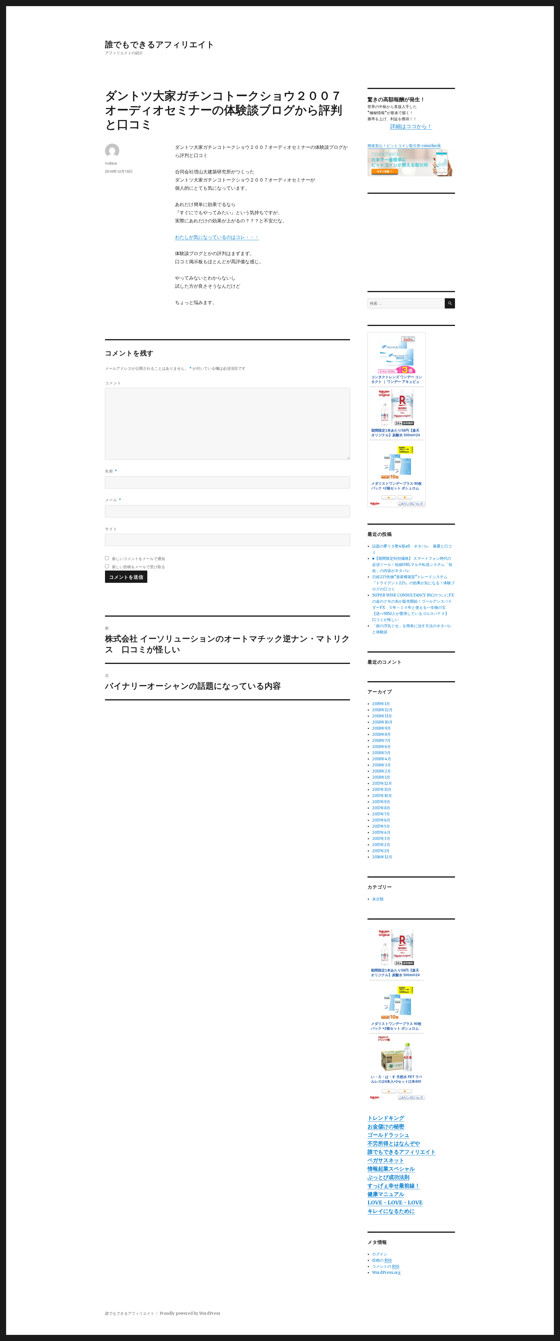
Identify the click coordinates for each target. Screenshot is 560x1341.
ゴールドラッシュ (389, 1134)
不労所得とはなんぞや (394, 1143)
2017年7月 (381, 814)
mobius (111, 163)
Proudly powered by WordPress (190, 1313)
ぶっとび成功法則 (389, 1177)
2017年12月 (382, 783)
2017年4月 (381, 832)
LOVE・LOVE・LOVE (395, 1202)
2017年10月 (382, 795)
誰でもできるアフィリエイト (160, 44)
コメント (113, 383)
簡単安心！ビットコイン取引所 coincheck (404, 145)
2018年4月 (381, 758)
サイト (111, 528)
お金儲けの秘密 (386, 1126)
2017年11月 (381, 789)
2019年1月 (381, 703)
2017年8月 (381, 807)
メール (113, 500)
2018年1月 (381, 777)
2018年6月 (381, 746)
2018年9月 (381, 728)
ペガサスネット (386, 1160)
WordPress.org (386, 1272)
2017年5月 (381, 826)
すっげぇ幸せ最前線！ (394, 1185)
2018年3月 (381, 765)
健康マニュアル (386, 1194)
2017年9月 (381, 801)
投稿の (382, 1260)
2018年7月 (381, 740)
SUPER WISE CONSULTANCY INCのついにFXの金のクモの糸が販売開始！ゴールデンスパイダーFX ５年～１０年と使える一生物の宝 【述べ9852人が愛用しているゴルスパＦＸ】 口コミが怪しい (413, 607)
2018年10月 (382, 722)
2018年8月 (381, 734)
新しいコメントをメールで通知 (138, 558)
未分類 (378, 899)
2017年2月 (381, 844)
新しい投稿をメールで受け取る (138, 566)
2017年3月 (381, 838)
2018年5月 (381, 752)
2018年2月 (381, 771)
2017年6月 (381, 820)
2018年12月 (382, 709)
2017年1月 (381, 850)
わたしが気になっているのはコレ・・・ (217, 237)
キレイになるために (391, 1211)
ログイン (379, 1254)
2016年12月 (382, 857)
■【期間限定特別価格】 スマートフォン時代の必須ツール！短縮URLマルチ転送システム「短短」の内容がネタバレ (412, 564)
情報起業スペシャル (391, 1168)
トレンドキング (386, 1118)
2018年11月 (382, 716)
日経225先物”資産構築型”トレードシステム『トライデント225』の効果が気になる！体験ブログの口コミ (413, 583)
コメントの (385, 1266)
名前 (111, 471)
